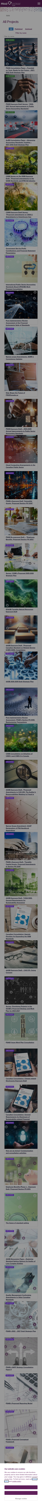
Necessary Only (21, 1487)
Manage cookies (21, 1498)
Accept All (21, 1493)
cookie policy (16, 1481)
